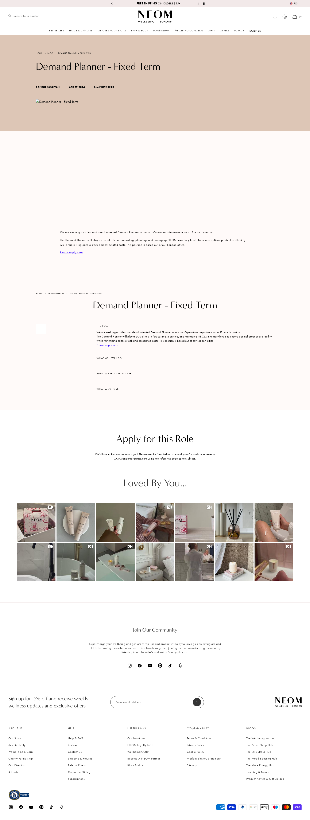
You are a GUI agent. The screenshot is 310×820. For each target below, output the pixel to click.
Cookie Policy (195, 752)
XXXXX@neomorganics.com (130, 458)
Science (255, 30)
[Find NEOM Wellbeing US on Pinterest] (160, 665)
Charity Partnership (20, 758)
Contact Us (75, 752)
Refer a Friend (77, 765)
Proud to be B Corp (20, 752)
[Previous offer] (112, 3)
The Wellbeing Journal (260, 738)
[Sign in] (284, 16)
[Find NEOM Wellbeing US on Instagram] (129, 666)
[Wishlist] (275, 17)
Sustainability (17, 745)
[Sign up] (197, 702)
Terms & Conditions (199, 738)
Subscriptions (76, 779)
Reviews (73, 745)
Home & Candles (80, 30)
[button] (36, 522)
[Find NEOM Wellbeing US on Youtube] (149, 665)
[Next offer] (198, 3)
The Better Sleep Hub (259, 745)
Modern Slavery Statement (204, 758)
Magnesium (161, 30)
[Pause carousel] (204, 3)
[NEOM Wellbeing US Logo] (155, 16)
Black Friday (135, 765)
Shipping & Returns (80, 758)
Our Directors (17, 765)
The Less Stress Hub (258, 752)
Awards (13, 772)
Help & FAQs (76, 738)
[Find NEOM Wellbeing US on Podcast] (180, 665)
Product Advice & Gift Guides (265, 779)
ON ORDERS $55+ (155, 3)
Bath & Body (139, 30)
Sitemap (192, 765)
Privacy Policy (195, 745)
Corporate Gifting (79, 772)
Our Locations (136, 738)
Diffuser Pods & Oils (111, 30)
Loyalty (239, 30)
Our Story (14, 738)
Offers (224, 30)
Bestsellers (56, 30)
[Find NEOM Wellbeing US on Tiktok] (170, 666)
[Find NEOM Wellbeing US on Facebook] (139, 666)
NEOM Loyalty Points (140, 745)
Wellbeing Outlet (138, 752)
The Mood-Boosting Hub (261, 758)
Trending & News (257, 772)
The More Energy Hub (260, 765)
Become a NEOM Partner (143, 758)
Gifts (211, 30)
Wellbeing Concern (188, 30)
